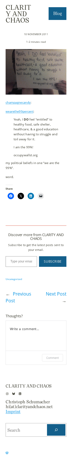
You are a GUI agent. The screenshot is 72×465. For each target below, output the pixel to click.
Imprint (13, 411)
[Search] (56, 430)
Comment (52, 357)
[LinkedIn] (20, 393)
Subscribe (53, 261)
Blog (57, 13)
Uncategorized (14, 279)
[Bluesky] (13, 393)
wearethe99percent (19, 111)
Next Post (56, 294)
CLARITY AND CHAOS (18, 13)
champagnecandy (18, 102)
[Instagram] (7, 393)
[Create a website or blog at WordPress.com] (7, 453)
